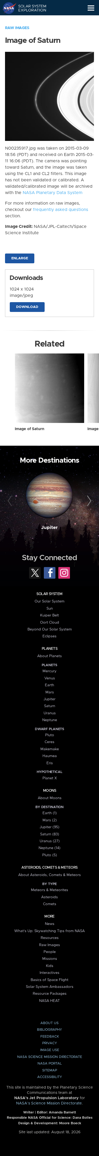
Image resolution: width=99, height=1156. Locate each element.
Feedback (49, 1036)
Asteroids (49, 897)
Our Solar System (49, 601)
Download (27, 307)
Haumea (50, 756)
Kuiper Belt (49, 615)
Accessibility (49, 1077)
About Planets (49, 656)
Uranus (50, 713)
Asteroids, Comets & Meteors (49, 867)
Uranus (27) (50, 841)
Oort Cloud (49, 622)
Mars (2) (50, 820)
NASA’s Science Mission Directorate (49, 1103)
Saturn (49, 706)
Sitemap (49, 1070)
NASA (7, 8)
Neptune (49, 720)
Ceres (49, 742)
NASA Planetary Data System (52, 193)
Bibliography (49, 1029)
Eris (49, 763)
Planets (49, 649)
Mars (49, 692)
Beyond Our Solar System (49, 629)
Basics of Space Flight (49, 980)
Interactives (49, 973)
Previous (10, 501)
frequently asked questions (60, 210)
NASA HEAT (49, 1001)
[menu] (91, 8)
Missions (49, 959)
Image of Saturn (29, 429)
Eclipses (49, 636)
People (50, 952)
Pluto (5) (49, 855)
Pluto (49, 735)
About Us (49, 1023)
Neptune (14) (49, 848)
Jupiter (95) (49, 827)
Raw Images (17, 28)
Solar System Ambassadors (49, 987)
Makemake (49, 749)
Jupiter (49, 527)
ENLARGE (19, 258)
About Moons (50, 798)
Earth (49, 685)
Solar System (49, 594)
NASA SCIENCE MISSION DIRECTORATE (49, 1057)
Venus (49, 678)
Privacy (49, 1043)
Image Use (49, 1050)
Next (88, 501)
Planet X (50, 778)
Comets (49, 904)
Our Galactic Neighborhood (29, 20)
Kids (49, 966)
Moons (49, 791)
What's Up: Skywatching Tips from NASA (49, 931)
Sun (49, 608)
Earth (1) (50, 813)
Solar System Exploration (29, 8)
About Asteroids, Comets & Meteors (49, 875)
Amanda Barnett (62, 1112)
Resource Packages (50, 994)
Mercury (49, 671)
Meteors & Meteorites (49, 890)
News (49, 924)
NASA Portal (49, 1063)
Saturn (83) (49, 834)
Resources (50, 938)
